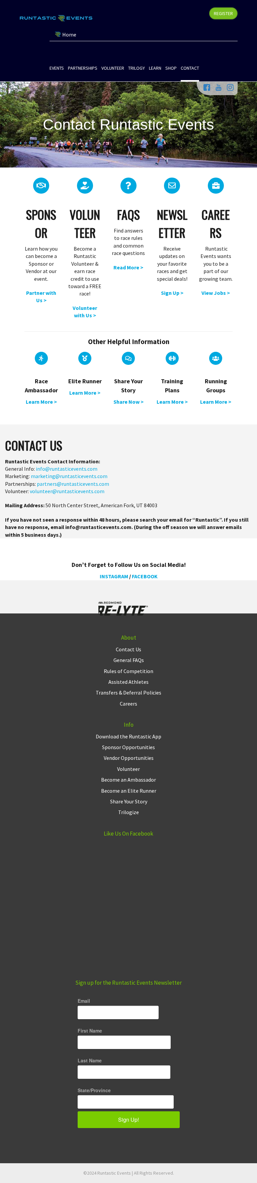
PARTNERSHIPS (82, 68)
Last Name (90, 1060)
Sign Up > (172, 292)
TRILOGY (136, 68)
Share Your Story (128, 801)
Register (223, 13)
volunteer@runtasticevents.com (67, 491)
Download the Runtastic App (128, 736)
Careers (128, 703)
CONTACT (190, 68)
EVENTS (57, 68)
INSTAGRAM (114, 576)
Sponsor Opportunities (128, 747)
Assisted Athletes (128, 681)
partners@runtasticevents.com (73, 483)
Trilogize (128, 812)
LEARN (155, 68)
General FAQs (128, 660)
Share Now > (128, 401)
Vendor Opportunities (129, 757)
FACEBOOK (145, 576)
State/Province (94, 1090)
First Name (90, 1030)
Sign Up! (128, 1119)
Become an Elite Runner (128, 790)
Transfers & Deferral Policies (128, 692)
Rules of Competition (128, 671)
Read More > (128, 267)
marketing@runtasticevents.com (69, 476)
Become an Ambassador (128, 779)
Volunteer (128, 769)
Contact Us (128, 649)
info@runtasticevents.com (66, 468)
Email (84, 1000)
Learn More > (41, 401)
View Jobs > (215, 292)
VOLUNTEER (112, 68)
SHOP (171, 68)
